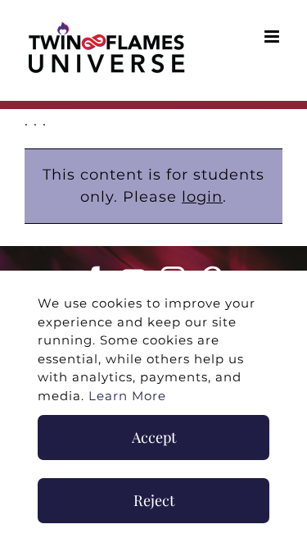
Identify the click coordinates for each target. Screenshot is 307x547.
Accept (154, 437)
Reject (153, 500)
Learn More (127, 395)
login (202, 197)
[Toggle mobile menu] (273, 36)
